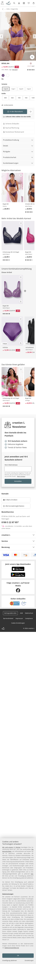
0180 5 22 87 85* (10, 522)
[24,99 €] (12, 235)
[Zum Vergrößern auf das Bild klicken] (32, 57)
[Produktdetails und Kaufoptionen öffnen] (20, 301)
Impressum (19, 618)
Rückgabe (6, 151)
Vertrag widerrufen (10, 613)
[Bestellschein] (24, 3)
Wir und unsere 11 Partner (11, 847)
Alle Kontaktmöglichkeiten (14, 506)
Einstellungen (29, 960)
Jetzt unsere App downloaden (18, 564)
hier (32, 874)
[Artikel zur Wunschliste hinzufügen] (30, 111)
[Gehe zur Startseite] (8, 3)
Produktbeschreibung (11, 140)
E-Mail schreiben (10, 500)
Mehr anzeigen (21, 476)
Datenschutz (29, 613)
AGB (21, 613)
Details (5, 146)
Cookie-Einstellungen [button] (18, 623)
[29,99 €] (12, 187)
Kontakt (5, 493)
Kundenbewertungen (10, 163)
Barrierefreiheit (8, 618)
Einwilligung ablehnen (9, 960)
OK (18, 955)
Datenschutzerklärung (12, 948)
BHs (8, 9)
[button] (2, 3)
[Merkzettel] (28, 3)
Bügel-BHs (14, 9)
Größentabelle (8, 105)
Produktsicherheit (9, 157)
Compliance (29, 618)
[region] (18, 901)
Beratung (6, 547)
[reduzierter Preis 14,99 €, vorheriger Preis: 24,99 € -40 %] (12, 381)
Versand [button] (14, 70)
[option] (3, 75)
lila (2, 79)
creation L (6, 535)
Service (5, 541)
